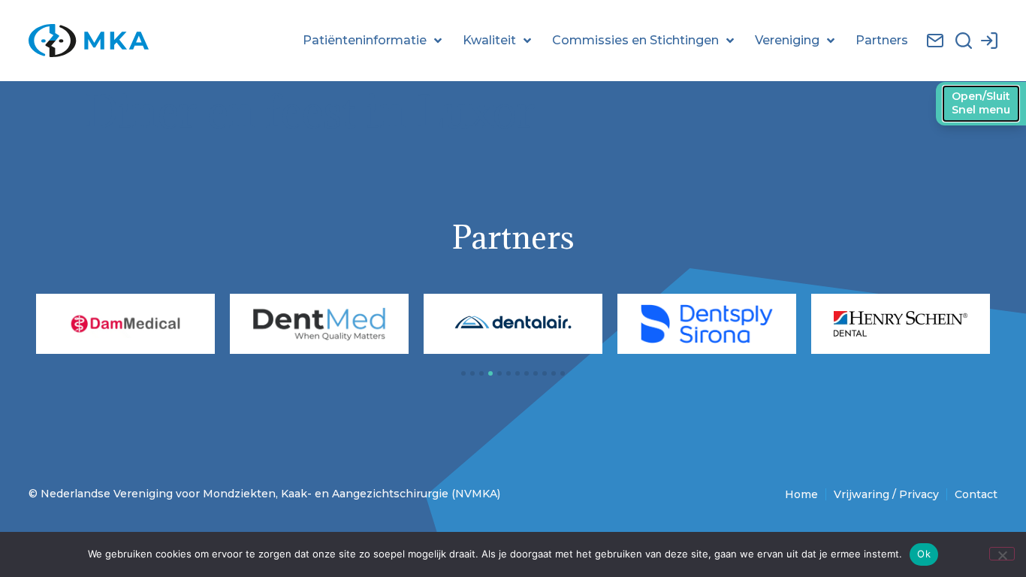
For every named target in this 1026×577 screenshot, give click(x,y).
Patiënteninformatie (365, 40)
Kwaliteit (489, 40)
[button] (463, 373)
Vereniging (787, 40)
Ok (924, 554)
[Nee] (1002, 553)
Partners (882, 40)
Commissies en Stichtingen (635, 40)
